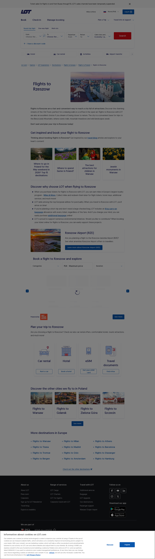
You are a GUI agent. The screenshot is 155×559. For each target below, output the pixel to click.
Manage (110, 545)
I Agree (127, 545)
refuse (51, 553)
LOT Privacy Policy (33, 555)
